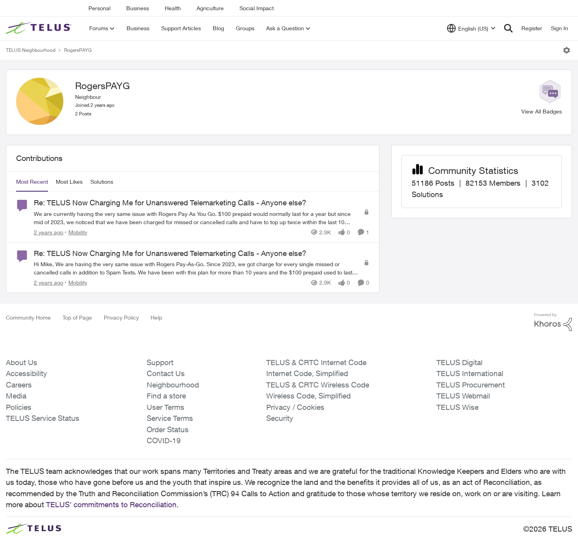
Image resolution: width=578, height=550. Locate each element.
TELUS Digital (459, 362)
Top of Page (77, 317)
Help (156, 317)
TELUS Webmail (463, 395)
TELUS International (469, 373)
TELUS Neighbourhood (30, 50)
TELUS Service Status (42, 418)
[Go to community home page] (40, 28)
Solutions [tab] (101, 181)
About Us (21, 362)
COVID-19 (164, 440)
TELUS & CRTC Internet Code (316, 362)
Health (173, 8)
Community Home (28, 317)
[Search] (508, 28)
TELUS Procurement (470, 384)
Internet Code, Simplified (307, 373)
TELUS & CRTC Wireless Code (317, 384)
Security (279, 418)
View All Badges (541, 111)
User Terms (165, 407)
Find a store (166, 395)
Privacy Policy (121, 317)
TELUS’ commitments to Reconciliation (111, 504)
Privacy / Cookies (295, 407)
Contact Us (166, 373)
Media (16, 395)
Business (137, 8)
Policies (18, 407)
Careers (19, 384)
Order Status (168, 429)
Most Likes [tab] (69, 181)
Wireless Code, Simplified (308, 395)
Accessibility (26, 373)
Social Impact (256, 8)
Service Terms (170, 418)
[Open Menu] (566, 50)
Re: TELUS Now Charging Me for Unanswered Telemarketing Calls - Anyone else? (170, 202)
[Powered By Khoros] (553, 322)
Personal (99, 8)
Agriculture (210, 8)
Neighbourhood (173, 384)
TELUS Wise (457, 407)
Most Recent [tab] (32, 181)
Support (160, 362)
